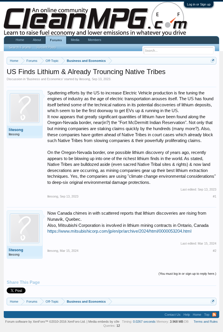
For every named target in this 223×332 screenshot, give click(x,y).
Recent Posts (46, 47)
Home (20, 40)
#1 (214, 196)
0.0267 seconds (144, 321)
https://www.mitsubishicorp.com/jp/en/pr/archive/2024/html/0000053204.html (119, 231)
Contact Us (173, 314)
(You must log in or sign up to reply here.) (187, 273)
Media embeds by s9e (103, 321)
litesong (84, 79)
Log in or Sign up (199, 4)
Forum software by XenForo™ (45, 321)
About (37, 40)
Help (187, 314)
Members (94, 40)
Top (206, 314)
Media (75, 40)
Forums (56, 40)
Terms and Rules (206, 321)
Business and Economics (45, 79)
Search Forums (20, 47)
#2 (214, 250)
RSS (214, 315)
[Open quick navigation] (213, 60)
